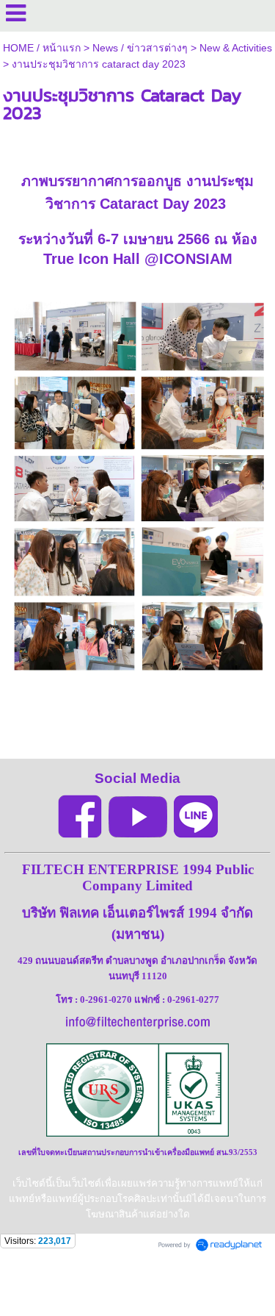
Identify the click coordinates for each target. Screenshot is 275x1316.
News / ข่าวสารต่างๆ (140, 48)
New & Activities (235, 48)
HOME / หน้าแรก (42, 48)
